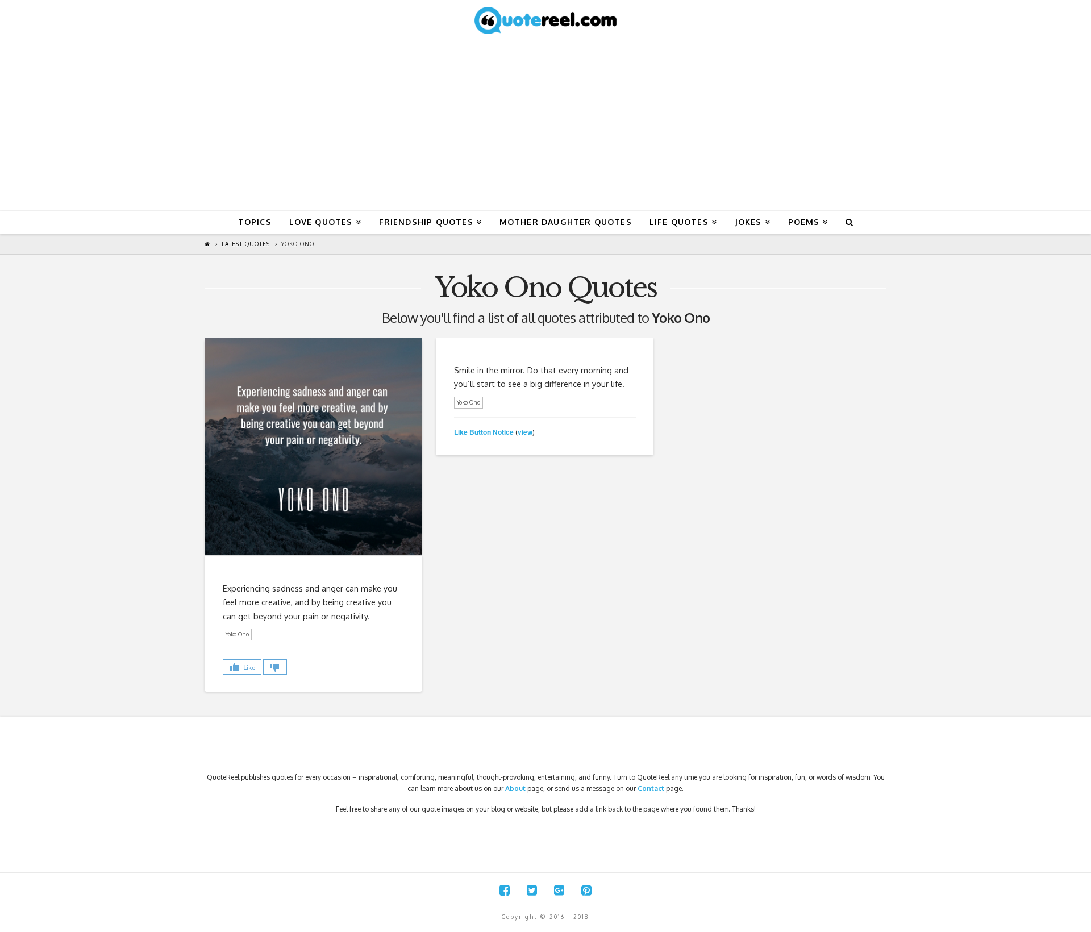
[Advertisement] (545, 125)
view (525, 432)
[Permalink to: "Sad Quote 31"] (313, 446)
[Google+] (559, 890)
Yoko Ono (297, 243)
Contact (651, 788)
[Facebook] (504, 890)
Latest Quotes (246, 243)
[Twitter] (532, 890)
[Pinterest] (586, 890)
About (515, 788)
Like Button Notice (484, 432)
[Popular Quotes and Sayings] (545, 20)
